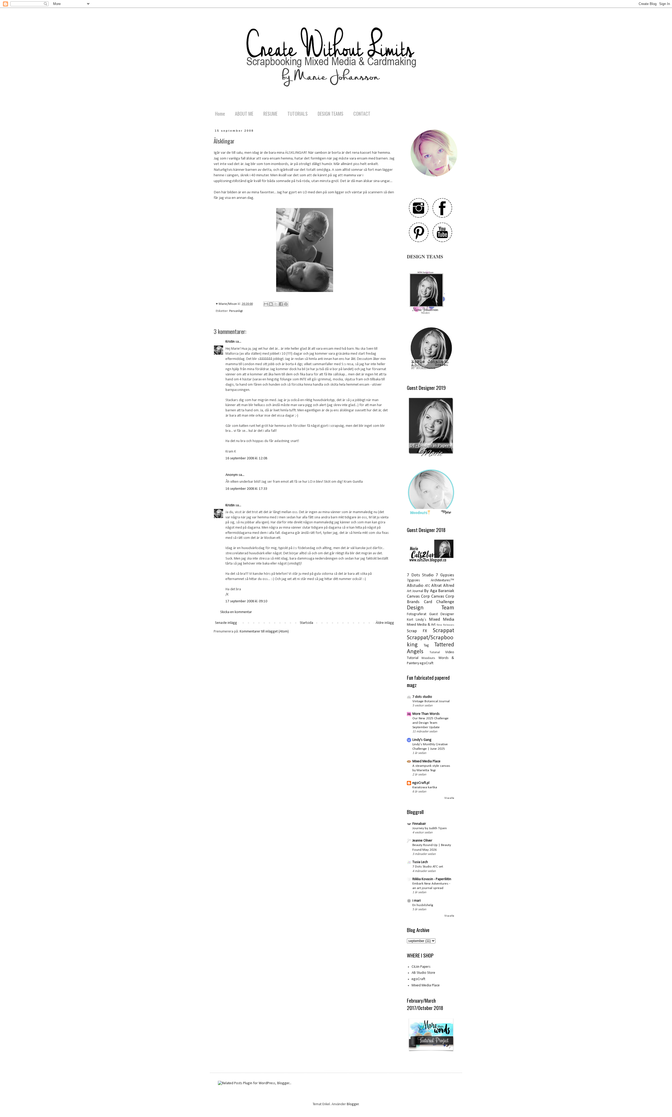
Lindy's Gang (422, 740)
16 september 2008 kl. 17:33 (246, 489)
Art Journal (415, 591)
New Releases (445, 625)
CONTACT (361, 113)
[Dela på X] (276, 304)
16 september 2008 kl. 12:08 (246, 458)
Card (428, 602)
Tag (426, 645)
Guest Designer (441, 614)
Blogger (353, 1104)
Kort (410, 620)
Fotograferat (416, 614)
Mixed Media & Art (421, 625)
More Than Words (426, 714)
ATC (427, 586)
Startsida (306, 623)
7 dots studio (422, 697)
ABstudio (415, 585)
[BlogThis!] (271, 304)
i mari (416, 901)
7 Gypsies (445, 575)
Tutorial (434, 652)
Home (220, 113)
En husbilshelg (422, 905)
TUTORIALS (297, 113)
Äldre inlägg (385, 623)
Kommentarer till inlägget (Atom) (264, 632)
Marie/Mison (228, 304)
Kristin (230, 342)
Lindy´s (421, 620)
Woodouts (428, 658)
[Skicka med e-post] (266, 304)
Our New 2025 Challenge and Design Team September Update (430, 723)
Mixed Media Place (426, 761)
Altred (448, 585)
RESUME (270, 113)
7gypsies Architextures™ (430, 580)
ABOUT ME (244, 113)
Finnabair (419, 824)
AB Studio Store (423, 973)
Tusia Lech (420, 862)
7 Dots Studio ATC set (427, 866)
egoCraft (426, 663)
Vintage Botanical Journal (431, 701)
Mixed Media (441, 619)
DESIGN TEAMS (330, 113)
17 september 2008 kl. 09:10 (246, 601)
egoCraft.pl (420, 783)
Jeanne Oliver (422, 841)
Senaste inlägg (226, 623)
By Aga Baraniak (439, 591)
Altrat (436, 585)
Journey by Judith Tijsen (429, 828)
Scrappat (443, 631)
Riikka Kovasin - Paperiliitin (431, 879)
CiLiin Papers (421, 967)
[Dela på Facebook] (281, 304)
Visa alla (449, 798)
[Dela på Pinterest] (285, 304)
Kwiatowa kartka (424, 787)
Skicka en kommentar (236, 612)
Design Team (430, 608)
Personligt (236, 311)
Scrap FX (417, 631)
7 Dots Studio (420, 575)
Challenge (445, 602)
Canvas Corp (418, 596)
